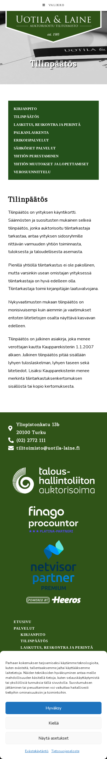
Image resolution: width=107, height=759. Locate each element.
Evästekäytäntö (37, 751)
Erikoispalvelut (31, 140)
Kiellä (54, 723)
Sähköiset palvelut (35, 148)
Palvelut (24, 628)
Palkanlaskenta (31, 133)
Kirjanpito (25, 109)
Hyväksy (53, 708)
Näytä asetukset (53, 738)
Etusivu (22, 622)
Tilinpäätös (26, 117)
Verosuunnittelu (32, 172)
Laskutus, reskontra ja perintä (47, 125)
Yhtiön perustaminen (36, 156)
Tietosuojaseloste (65, 751)
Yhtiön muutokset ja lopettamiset (51, 164)
